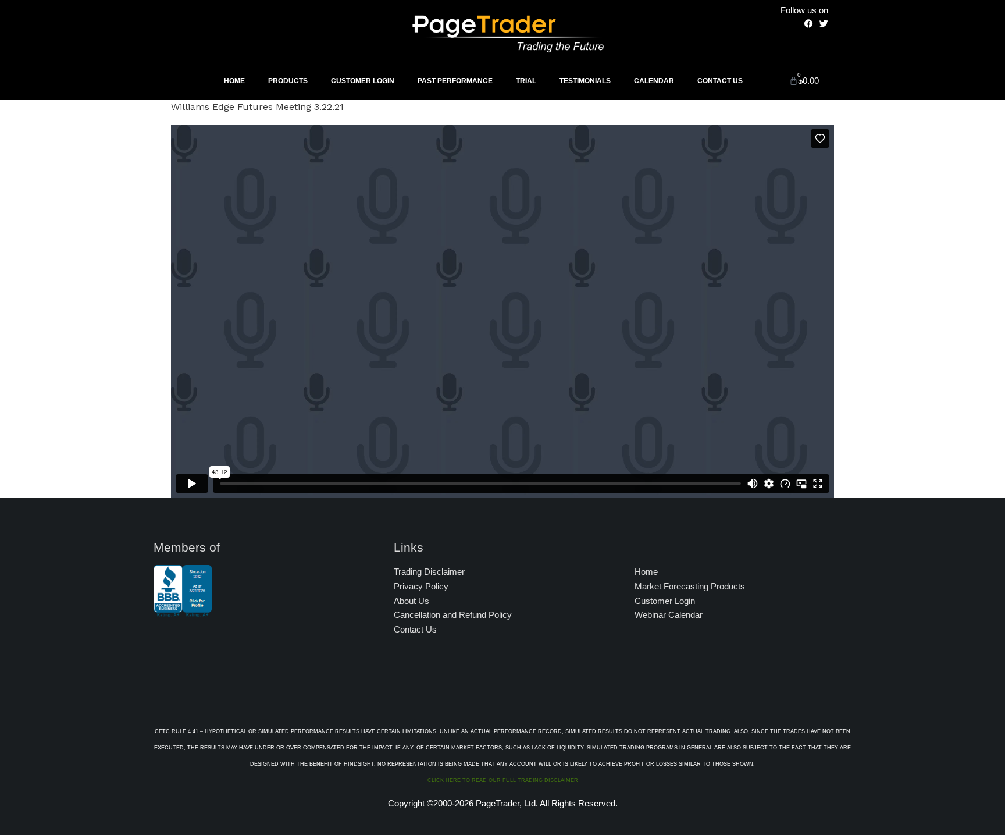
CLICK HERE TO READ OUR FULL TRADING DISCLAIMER (502, 780)
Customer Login (362, 81)
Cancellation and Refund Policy (453, 615)
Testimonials (585, 81)
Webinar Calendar (669, 615)
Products (288, 81)
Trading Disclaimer (429, 572)
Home (234, 81)
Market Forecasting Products (690, 586)
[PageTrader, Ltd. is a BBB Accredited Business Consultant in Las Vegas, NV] (183, 611)
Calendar (654, 81)
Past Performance (455, 81)
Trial (526, 81)
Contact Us (720, 81)
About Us (411, 601)
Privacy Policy (421, 586)
